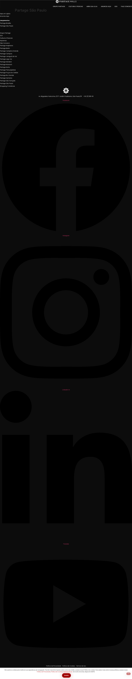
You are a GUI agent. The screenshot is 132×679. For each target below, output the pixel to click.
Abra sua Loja (91, 6)
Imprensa (3, 41)
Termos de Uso (68, 672)
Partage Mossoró (6, 64)
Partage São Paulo (6, 26)
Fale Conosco (126, 6)
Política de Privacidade (43, 672)
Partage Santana (6, 78)
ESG (116, 6)
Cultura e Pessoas (76, 6)
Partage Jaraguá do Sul (8, 56)
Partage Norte (5, 67)
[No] (128, 674)
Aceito (66, 675)
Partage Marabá (6, 62)
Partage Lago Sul (6, 59)
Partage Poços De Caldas (9, 73)
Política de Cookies (56, 672)
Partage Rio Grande (7, 75)
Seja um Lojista (5, 14)
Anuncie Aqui (106, 6)
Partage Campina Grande (9, 51)
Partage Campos (6, 54)
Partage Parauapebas (8, 70)
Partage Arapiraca (6, 46)
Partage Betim (5, 48)
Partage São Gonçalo (7, 81)
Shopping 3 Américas (7, 86)
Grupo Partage (59, 6)
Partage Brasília (5, 23)
